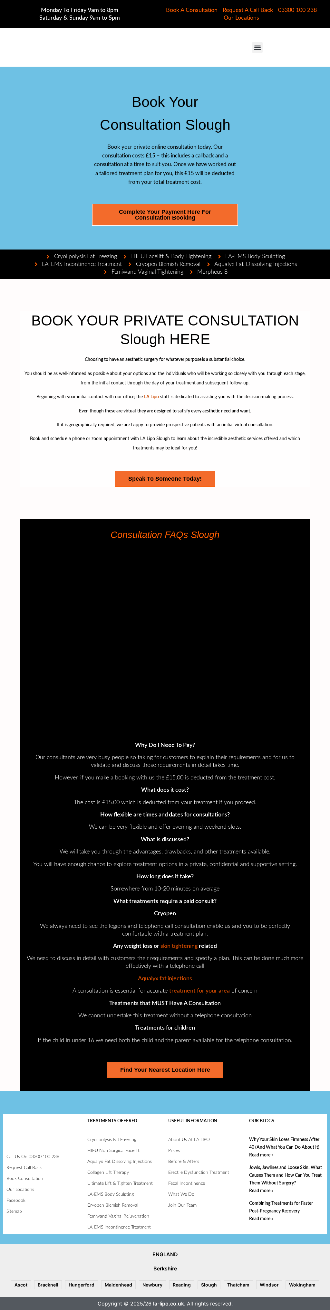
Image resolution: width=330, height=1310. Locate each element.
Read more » (261, 1155)
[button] (257, 47)
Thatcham (238, 1284)
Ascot (21, 1284)
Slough (209, 1284)
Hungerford (81, 1284)
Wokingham (302, 1284)
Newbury (152, 1284)
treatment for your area (199, 991)
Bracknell (48, 1284)
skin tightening (179, 946)
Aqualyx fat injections (165, 979)
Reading (182, 1284)
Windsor (269, 1284)
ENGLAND (165, 1254)
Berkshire (165, 1268)
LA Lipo (151, 397)
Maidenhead (118, 1284)
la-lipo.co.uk (168, 1303)
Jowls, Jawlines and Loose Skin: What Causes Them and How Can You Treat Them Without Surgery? (285, 1175)
